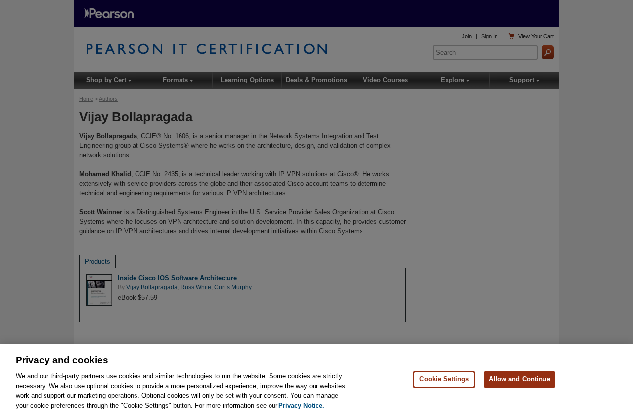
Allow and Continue (519, 379)
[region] (316, 379)
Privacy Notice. (301, 405)
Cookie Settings (444, 379)
